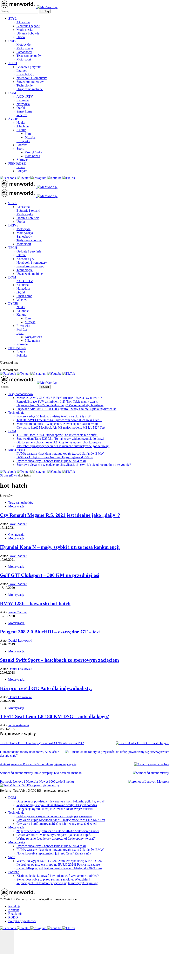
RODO (13, 917)
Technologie (24, 85)
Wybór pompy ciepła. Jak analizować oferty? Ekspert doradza (56, 805)
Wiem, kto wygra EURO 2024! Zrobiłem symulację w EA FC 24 (59, 861)
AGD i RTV (24, 96)
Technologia (16, 812)
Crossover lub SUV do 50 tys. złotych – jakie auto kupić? (54, 835)
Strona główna (9, 475)
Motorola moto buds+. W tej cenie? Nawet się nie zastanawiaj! (57, 423)
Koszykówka (33, 152)
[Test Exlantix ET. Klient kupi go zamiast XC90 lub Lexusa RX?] (142, 743)
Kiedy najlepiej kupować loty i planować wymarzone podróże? (57, 875)
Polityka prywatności (22, 921)
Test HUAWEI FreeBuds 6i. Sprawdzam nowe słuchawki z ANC (59, 420)
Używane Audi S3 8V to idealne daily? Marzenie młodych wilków (59, 405)
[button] (7, 942)
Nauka (20, 122)
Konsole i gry (25, 74)
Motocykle (23, 44)
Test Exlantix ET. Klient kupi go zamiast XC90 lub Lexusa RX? (42, 743)
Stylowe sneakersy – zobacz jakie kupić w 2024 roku (51, 461)
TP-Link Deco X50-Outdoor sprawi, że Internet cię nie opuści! (57, 435)
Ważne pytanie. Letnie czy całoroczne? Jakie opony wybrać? (56, 838)
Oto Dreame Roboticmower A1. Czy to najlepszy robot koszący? (58, 442)
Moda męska (24, 29)
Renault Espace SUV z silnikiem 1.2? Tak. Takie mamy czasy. (57, 401)
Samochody (24, 52)
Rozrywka (23, 141)
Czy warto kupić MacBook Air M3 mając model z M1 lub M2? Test (60, 427)
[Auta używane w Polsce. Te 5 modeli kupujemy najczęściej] (151, 764)
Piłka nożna (32, 156)
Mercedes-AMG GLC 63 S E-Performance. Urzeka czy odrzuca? (59, 397)
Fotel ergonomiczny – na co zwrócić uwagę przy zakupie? (54, 816)
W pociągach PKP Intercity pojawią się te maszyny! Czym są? (56, 883)
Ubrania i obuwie (27, 33)
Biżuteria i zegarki (28, 26)
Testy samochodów (29, 55)
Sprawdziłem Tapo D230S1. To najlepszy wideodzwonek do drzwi (60, 438)
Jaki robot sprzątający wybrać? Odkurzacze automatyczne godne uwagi (62, 446)
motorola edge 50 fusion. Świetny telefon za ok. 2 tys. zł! (53, 416)
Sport (19, 148)
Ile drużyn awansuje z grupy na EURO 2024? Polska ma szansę (58, 864)
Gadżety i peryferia (28, 67)
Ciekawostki (16, 534)
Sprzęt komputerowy (30, 81)
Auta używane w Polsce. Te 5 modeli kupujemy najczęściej (38, 764)
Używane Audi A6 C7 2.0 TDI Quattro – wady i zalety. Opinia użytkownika (66, 409)
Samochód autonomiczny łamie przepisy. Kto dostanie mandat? (41, 773)
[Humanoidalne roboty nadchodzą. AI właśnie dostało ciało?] (117, 752)
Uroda (20, 37)
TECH (12, 63)
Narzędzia (23, 104)
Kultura (21, 130)
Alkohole (22, 126)
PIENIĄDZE (17, 163)
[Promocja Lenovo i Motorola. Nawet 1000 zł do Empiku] (148, 781)
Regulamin (15, 913)
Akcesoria (23, 22)
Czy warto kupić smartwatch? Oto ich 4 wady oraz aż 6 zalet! (56, 823)
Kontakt (13, 910)
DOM (12, 93)
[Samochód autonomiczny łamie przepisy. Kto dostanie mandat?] (151, 773)
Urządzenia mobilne (29, 89)
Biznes (20, 167)
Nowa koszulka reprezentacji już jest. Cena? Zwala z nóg (53, 853)
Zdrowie (22, 159)
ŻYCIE (13, 119)
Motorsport (23, 59)
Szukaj (45, 11)
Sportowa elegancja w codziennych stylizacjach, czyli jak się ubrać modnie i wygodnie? (73, 464)
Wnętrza (21, 115)
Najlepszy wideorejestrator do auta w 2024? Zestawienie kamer (57, 831)
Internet (21, 70)
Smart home (24, 111)
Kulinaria (22, 100)
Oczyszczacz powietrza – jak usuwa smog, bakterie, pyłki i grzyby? (60, 801)
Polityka (21, 171)
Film (28, 133)
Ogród (20, 107)
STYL (12, 18)
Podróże (21, 145)
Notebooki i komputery (31, 78)
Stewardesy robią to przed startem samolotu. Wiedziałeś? (53, 879)
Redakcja (14, 906)
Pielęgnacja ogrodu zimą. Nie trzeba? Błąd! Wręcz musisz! (54, 809)
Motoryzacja (24, 48)
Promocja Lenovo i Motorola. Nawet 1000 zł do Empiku (37, 781)
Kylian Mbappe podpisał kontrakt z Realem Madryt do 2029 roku (59, 868)
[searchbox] (19, 11)
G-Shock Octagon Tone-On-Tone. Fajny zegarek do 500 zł (54, 457)
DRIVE (13, 41)
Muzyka (30, 137)
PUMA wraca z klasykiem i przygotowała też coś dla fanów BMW (60, 453)
